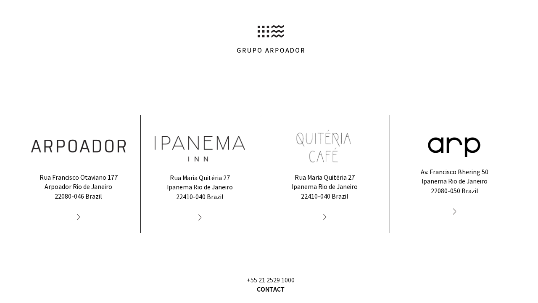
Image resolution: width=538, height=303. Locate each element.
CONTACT (271, 289)
